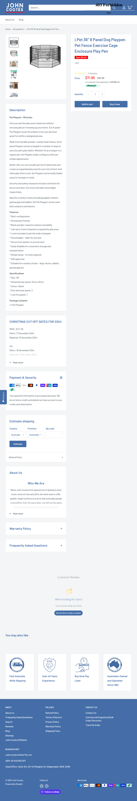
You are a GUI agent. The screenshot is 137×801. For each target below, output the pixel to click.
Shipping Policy (52, 731)
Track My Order (93, 725)
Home (7, 29)
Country (13, 428)
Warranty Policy (53, 726)
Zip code (50, 428)
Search (8, 721)
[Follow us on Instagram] (47, 786)
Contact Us (91, 712)
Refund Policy (15, 457)
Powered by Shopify (14, 784)
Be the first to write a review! (68, 613)
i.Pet (77, 63)
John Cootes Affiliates (16, 740)
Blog (21, 19)
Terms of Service (53, 717)
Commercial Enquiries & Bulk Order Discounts (100, 719)
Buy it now (115, 104)
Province (32, 428)
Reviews (9, 726)
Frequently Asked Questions (19, 717)
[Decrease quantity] (88, 94)
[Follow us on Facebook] (41, 786)
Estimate (18, 444)
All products (18, 29)
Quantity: (79, 94)
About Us (9, 19)
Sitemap (9, 735)
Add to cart (87, 104)
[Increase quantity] (102, 94)
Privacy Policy (52, 721)
